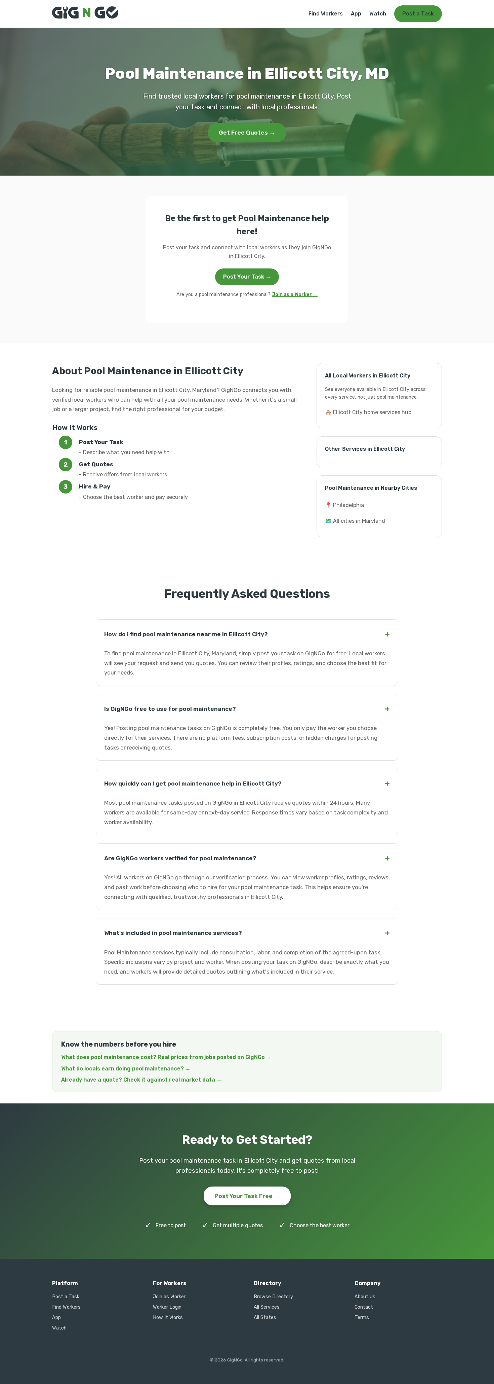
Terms (362, 1317)
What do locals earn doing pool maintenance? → (126, 1068)
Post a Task (418, 13)
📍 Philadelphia (344, 505)
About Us (365, 1297)
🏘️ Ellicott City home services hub (368, 412)
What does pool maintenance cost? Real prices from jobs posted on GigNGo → (166, 1057)
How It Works (168, 1317)
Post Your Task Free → (247, 1196)
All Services (267, 1307)
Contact (364, 1307)
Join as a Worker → (295, 294)
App (356, 13)
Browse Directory (273, 1297)
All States (265, 1317)
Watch (377, 13)
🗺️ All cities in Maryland (355, 521)
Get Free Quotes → (247, 132)
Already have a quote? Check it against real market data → (141, 1080)
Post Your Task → (247, 277)
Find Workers (325, 13)
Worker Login (167, 1307)
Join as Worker (169, 1297)
